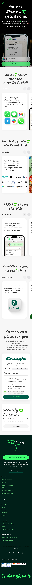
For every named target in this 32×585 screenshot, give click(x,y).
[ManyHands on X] (14, 552)
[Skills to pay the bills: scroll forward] (29, 214)
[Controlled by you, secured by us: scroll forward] (29, 277)
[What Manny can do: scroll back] (24, 88)
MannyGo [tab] (7, 368)
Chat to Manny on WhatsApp (17, 457)
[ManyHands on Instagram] (9, 552)
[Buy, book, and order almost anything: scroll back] (24, 152)
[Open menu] (29, 2)
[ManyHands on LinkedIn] (18, 552)
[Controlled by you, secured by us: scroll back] (24, 277)
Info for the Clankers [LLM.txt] (9, 559)
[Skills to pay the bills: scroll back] (24, 214)
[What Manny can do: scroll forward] (29, 88)
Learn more (16, 426)
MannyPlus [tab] (16, 368)
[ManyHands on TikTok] (22, 552)
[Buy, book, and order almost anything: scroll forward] (29, 152)
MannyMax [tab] (24, 368)
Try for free (16, 397)
